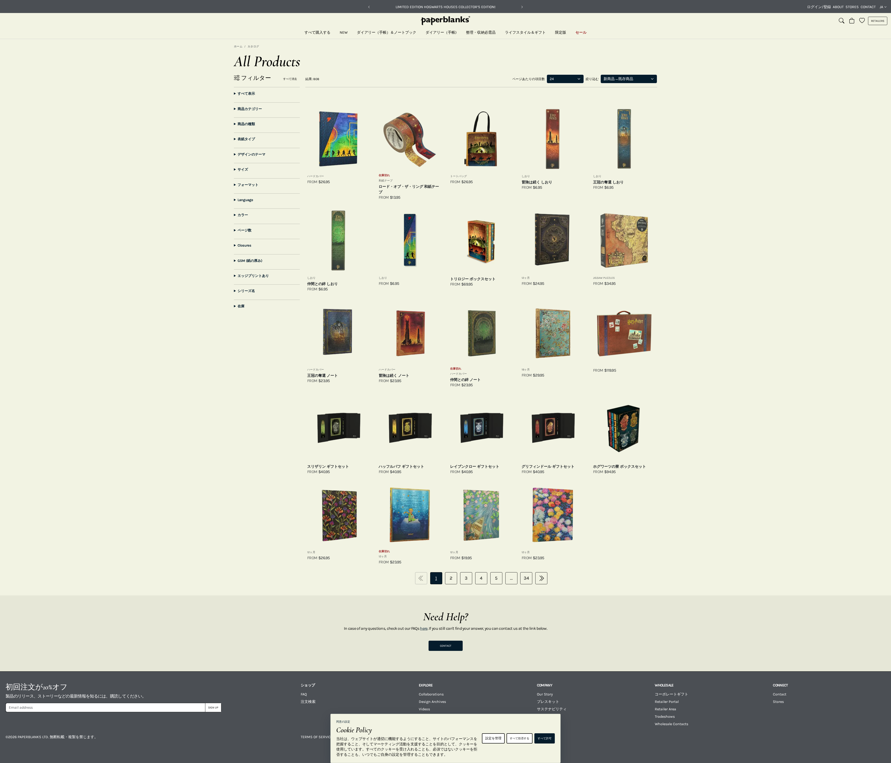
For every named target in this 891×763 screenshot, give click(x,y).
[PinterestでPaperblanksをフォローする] (863, 740)
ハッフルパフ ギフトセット (401, 466)
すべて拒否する (519, 738)
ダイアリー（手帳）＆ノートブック (386, 32)
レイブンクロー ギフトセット (474, 466)
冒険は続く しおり (537, 182)
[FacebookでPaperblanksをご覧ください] (618, 740)
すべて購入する (317, 32)
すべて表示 (246, 93)
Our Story (545, 694)
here (423, 628)
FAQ (304, 694)
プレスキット (548, 701)
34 (526, 578)
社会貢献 (544, 716)
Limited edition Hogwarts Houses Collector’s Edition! (445, 7)
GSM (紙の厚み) (250, 261)
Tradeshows (665, 716)
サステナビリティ (552, 709)
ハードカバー (315, 176)
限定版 (560, 32)
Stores (852, 7)
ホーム (238, 46)
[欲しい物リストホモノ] (862, 21)
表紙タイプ (246, 139)
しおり (526, 176)
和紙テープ (386, 180)
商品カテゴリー (250, 109)
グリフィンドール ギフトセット (548, 466)
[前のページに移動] (421, 578)
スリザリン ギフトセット (328, 466)
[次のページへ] (541, 578)
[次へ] (522, 7)
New (344, 32)
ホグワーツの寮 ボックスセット (619, 466)
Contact (868, 7)
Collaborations (431, 694)
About (838, 7)
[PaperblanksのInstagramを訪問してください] (667, 740)
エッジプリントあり (253, 276)
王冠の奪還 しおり (608, 182)
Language (245, 200)
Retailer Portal (667, 701)
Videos (424, 709)
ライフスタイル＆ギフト (525, 32)
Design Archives (432, 701)
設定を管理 (493, 738)
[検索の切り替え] (841, 21)
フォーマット (248, 185)
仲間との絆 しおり (322, 284)
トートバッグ (458, 176)
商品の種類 (246, 124)
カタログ (253, 46)
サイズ (243, 169)
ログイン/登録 (819, 7)
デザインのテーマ (251, 154)
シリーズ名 (246, 291)
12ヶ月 (526, 277)
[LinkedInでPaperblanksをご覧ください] (814, 740)
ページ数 (245, 230)
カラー (243, 215)
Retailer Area (665, 709)
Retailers (877, 21)
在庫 (241, 306)
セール (581, 32)
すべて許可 (545, 738)
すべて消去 (290, 79)
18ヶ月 (526, 369)
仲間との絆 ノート (465, 379)
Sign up (213, 707)
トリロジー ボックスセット (473, 279)
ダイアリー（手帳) (441, 32)
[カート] (852, 21)
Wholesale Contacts (671, 724)
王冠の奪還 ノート (322, 375)
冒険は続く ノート (394, 375)
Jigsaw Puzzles (604, 277)
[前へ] (369, 7)
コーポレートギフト (671, 694)
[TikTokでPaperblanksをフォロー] (765, 740)
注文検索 (308, 701)
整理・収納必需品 (481, 32)
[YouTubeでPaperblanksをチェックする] (716, 740)
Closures (244, 245)
